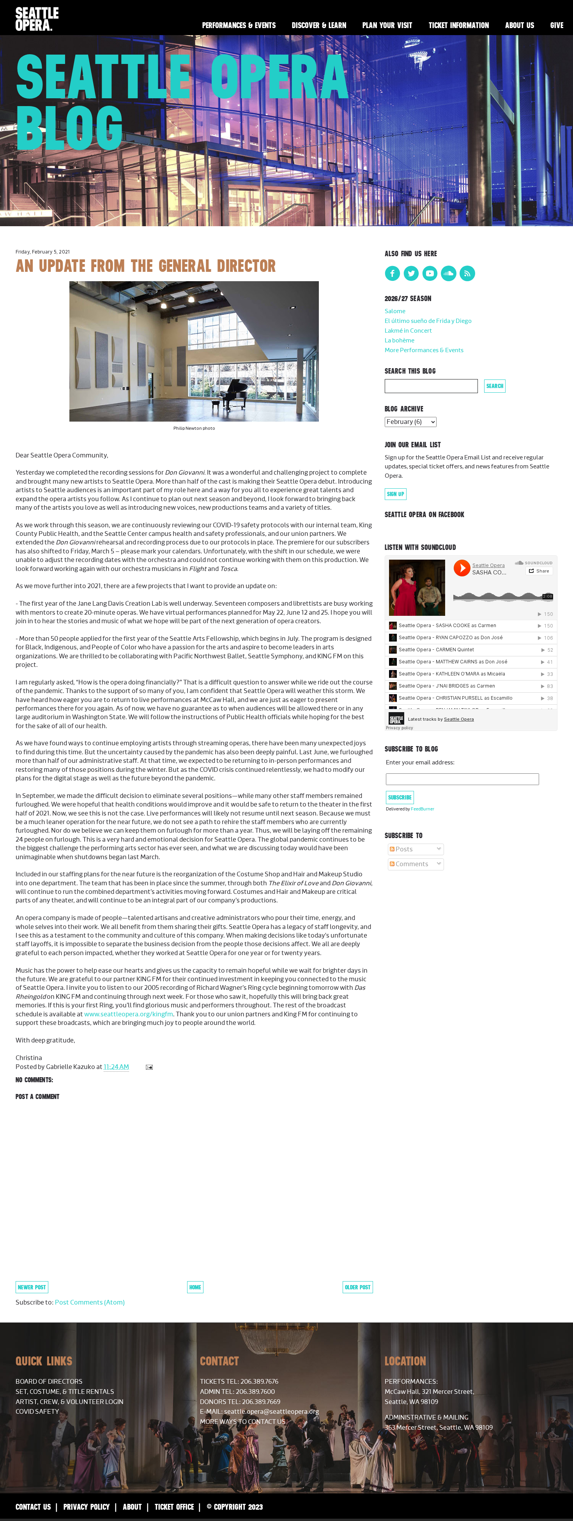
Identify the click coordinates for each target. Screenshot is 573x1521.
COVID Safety (37, 1412)
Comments (411, 864)
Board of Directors (49, 1381)
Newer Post (32, 1287)
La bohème (399, 341)
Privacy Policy (87, 1507)
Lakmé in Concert (408, 331)
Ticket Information (459, 25)
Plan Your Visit (387, 25)
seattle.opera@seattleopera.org (271, 1412)
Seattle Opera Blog (183, 102)
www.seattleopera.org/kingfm (128, 1014)
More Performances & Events (424, 350)
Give (556, 25)
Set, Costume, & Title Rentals (65, 1392)
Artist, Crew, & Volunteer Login (70, 1402)
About (132, 1507)
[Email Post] (148, 1067)
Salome (395, 311)
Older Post (358, 1287)
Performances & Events (239, 25)
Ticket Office (174, 1507)
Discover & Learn (319, 25)
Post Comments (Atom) (90, 1302)
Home (195, 1287)
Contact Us (33, 1507)
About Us (519, 25)
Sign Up (395, 494)
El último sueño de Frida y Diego (428, 321)
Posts (403, 849)
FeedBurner (422, 809)
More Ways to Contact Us (243, 1422)
